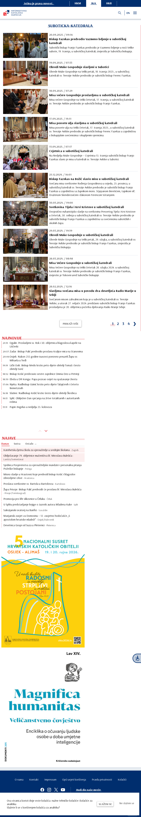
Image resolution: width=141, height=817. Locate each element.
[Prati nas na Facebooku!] (42, 790)
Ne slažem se (126, 803)
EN (128, 13)
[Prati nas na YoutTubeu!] (63, 790)
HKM (78, 3)
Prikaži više (70, 323)
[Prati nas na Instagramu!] (49, 790)
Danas (5, 443)
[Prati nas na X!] (56, 790)
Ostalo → (31, 443)
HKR (109, 3)
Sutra (17, 443)
